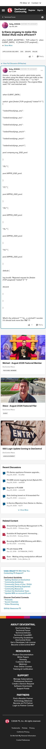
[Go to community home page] (17, 10)
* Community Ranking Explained (17, 586)
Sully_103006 (14, 24)
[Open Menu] (42, 17)
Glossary (23, 659)
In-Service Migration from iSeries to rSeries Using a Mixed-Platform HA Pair (24, 503)
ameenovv (22, 498)
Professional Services (23, 681)
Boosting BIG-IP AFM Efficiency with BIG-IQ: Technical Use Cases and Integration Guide (25, 541)
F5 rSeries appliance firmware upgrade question (23, 472)
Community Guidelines (23, 638)
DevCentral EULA (23, 640)
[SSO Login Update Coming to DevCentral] (23, 433)
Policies (24, 728)
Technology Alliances (23, 701)
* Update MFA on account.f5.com (17, 593)
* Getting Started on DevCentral (17, 580)
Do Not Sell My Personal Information (23, 736)
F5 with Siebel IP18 (14, 549)
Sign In (40, 10)
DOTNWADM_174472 (25, 551)
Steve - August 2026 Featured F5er (20, 406)
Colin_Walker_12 (24, 559)
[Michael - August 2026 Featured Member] (23, 347)
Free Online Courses (23, 666)
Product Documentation (23, 655)
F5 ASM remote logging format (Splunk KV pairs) (24, 480)
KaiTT (21, 506)
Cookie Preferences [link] (23, 740)
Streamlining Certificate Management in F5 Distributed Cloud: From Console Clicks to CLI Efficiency (24, 526)
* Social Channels (11, 602)
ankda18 (22, 490)
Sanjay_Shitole (23, 536)
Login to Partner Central (23, 705)
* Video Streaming (11, 604)
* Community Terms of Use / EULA (18, 584)
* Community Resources (13, 589)
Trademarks (16, 728)
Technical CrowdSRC (23, 635)
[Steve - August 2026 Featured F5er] (23, 390)
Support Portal (23, 688)
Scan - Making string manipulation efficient (24, 557)
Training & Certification (23, 669)
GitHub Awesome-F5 (12, 608)
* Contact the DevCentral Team (16, 591)
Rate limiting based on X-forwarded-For (23, 495)
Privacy (31, 728)
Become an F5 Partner (23, 703)
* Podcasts (8, 600)
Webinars (23, 664)
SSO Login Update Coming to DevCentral (22, 449)
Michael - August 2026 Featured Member (22, 363)
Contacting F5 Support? (13, 573)
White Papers (23, 657)
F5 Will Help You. (17, 571)
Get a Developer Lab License (23, 642)
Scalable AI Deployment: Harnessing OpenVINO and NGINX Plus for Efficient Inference (23, 533)
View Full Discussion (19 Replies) (14, 63)
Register (31, 10)
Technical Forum (9, 17)
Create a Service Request (23, 684)
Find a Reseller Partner (23, 698)
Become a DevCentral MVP (23, 645)
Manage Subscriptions (23, 679)
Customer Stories (23, 662)
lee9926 (22, 482)
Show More (8, 45)
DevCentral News (9, 367)
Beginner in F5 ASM (15, 488)
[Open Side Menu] (3, 10)
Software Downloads (23, 686)
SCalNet (22, 475)
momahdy (21, 544)
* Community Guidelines (13, 582)
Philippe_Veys (24, 528)
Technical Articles (23, 633)
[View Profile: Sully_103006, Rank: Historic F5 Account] (5, 25)
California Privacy (23, 732)
